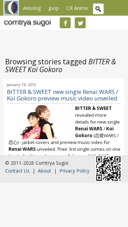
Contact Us (17, 170)
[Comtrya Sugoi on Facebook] (65, 22)
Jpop (53, 7)
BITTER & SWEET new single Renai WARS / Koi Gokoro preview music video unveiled (62, 95)
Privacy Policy (74, 170)
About (44, 170)
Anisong (32, 7)
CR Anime (77, 7)
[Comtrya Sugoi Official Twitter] (80, 22)
